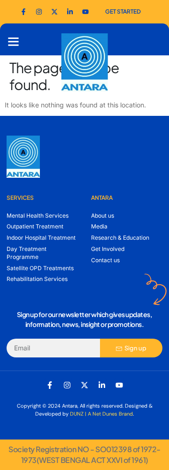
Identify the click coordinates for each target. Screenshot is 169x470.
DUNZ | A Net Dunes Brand (101, 413)
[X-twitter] (84, 385)
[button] (14, 42)
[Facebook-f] (23, 11)
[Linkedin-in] (101, 385)
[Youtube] (85, 11)
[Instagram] (67, 385)
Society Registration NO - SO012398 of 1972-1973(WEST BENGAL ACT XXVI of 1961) (84, 454)
